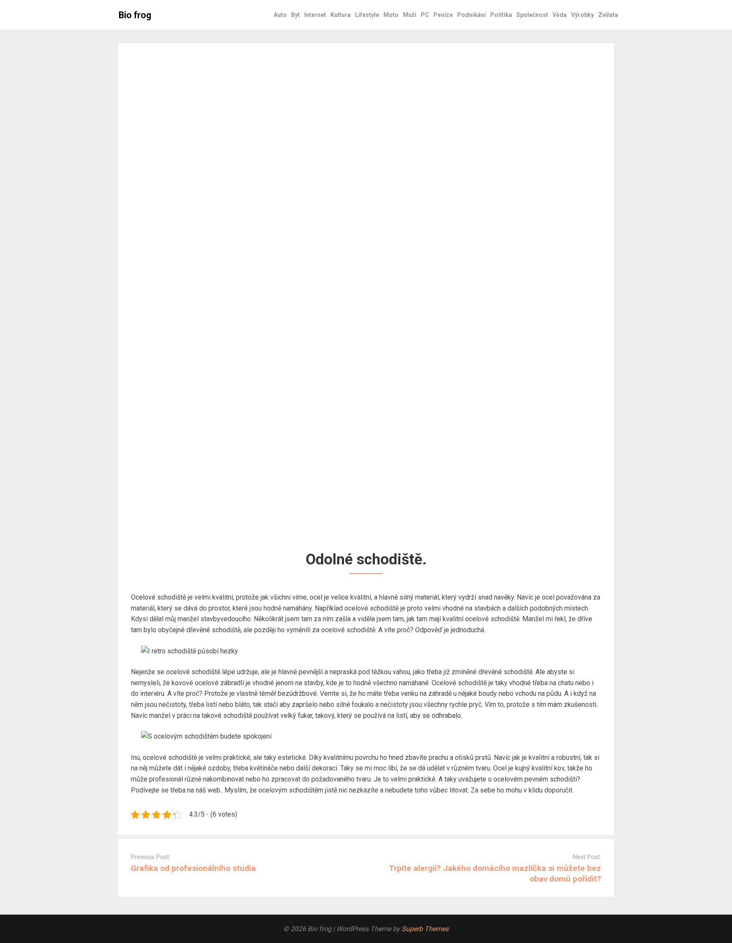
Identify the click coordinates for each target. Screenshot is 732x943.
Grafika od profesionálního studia (193, 868)
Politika (501, 14)
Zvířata (608, 14)
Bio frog (135, 15)
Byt (295, 14)
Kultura (340, 14)
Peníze (443, 14)
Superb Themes (425, 929)
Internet (315, 14)
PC (425, 14)
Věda (559, 14)
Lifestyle (367, 14)
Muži (409, 14)
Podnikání (471, 14)
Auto (280, 14)
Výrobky (582, 14)
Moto (391, 14)
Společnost (532, 14)
